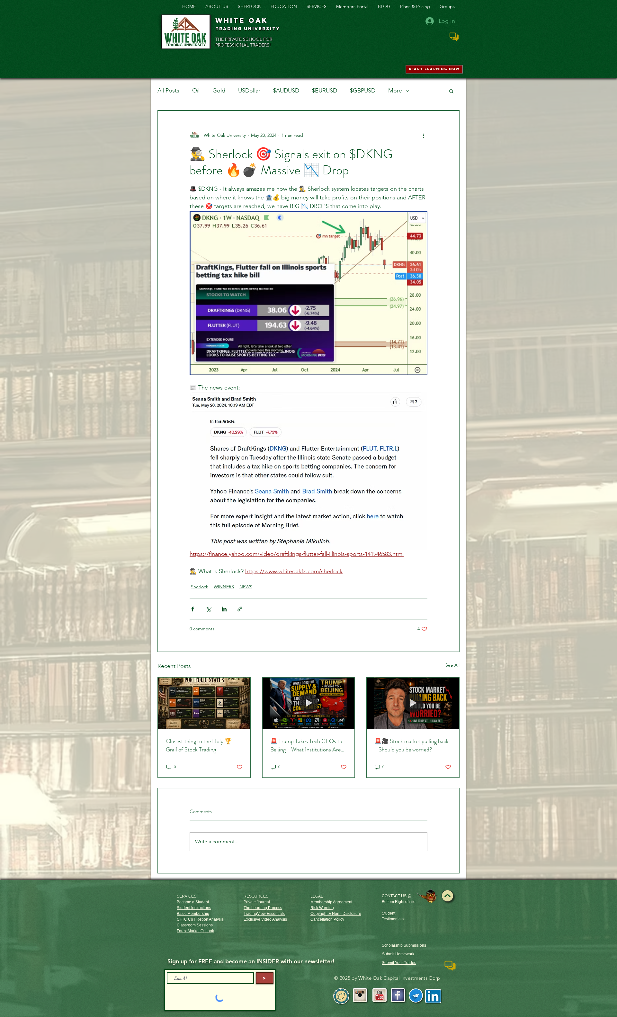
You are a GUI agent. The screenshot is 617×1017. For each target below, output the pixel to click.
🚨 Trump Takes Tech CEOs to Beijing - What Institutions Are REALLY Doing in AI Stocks (306, 745)
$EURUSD (324, 90)
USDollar (249, 90)
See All (452, 665)
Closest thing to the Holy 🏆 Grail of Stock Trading (199, 745)
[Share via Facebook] (193, 609)
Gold (218, 90)
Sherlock (199, 587)
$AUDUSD (286, 90)
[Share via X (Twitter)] (208, 609)
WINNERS (224, 587)
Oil (196, 90)
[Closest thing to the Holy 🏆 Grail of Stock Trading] (204, 703)
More (395, 90)
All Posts (168, 90)
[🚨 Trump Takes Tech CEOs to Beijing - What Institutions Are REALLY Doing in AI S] (309, 703)
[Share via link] (240, 609)
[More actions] (423, 135)
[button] (451, 90)
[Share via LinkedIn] (224, 609)
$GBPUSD (362, 90)
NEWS (245, 587)
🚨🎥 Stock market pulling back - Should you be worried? (411, 745)
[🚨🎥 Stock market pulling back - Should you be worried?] (413, 703)
